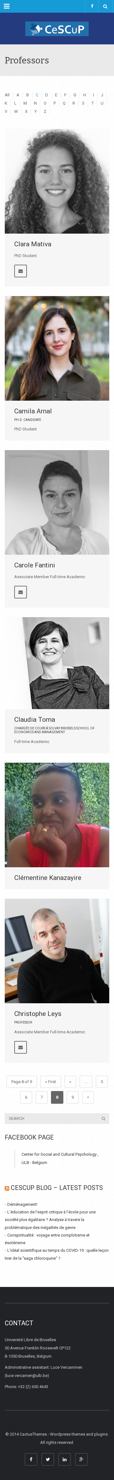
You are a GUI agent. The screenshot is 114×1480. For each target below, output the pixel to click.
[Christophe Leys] (57, 951)
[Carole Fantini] (57, 502)
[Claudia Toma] (57, 663)
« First (50, 1081)
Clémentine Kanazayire (47, 878)
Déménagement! (22, 1204)
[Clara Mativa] (57, 181)
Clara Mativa (32, 244)
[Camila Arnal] (57, 348)
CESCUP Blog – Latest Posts (57, 1188)
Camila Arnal (33, 411)
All (7, 95)
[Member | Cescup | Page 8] (57, 28)
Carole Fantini (34, 565)
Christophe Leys (37, 1014)
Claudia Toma (34, 719)
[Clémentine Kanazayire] (57, 815)
